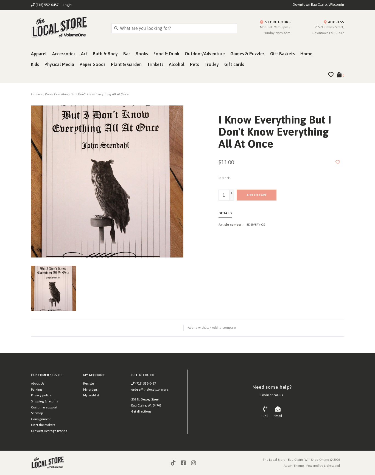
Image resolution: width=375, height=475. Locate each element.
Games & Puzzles (247, 53)
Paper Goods (92, 64)
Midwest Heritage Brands (49, 431)
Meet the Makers (43, 425)
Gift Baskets (282, 53)
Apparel (39, 53)
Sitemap (37, 413)
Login (67, 5)
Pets (194, 64)
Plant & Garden (126, 64)
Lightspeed (332, 466)
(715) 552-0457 (145, 383)
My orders (90, 389)
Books (142, 53)
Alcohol (176, 64)
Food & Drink (166, 53)
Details (226, 213)
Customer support (44, 407)
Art (84, 53)
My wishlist (91, 395)
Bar (126, 53)
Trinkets (155, 64)
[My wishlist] (331, 75)
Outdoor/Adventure (205, 53)
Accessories (63, 53)
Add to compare (224, 328)
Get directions (141, 411)
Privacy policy (41, 395)
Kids (35, 64)
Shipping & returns (44, 401)
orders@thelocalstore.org (149, 389)
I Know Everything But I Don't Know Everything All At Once (85, 94)
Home (306, 53)
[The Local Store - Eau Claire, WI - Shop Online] (67, 28)
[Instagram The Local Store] (193, 463)
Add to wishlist (198, 328)
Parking (36, 389)
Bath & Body (105, 53)
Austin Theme (294, 466)
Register (89, 383)
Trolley (212, 64)
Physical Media (59, 64)
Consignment (41, 419)
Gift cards (234, 64)
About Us (37, 383)
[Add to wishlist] (337, 162)
